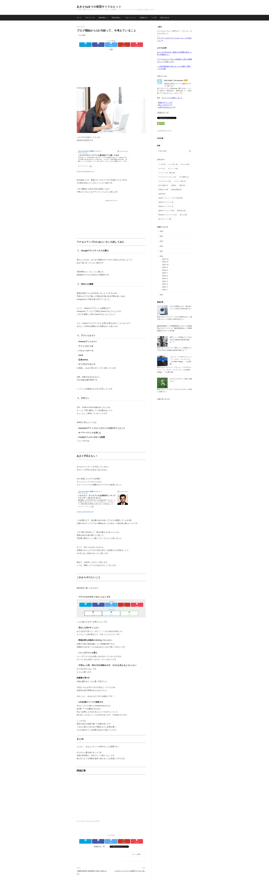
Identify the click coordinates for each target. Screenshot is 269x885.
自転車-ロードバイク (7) (165, 206)
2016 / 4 (165, 281)
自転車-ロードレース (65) (166, 210)
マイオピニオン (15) (164, 181)
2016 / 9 (165, 267)
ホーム (79, 17)
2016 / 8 (165, 270)
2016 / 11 (165, 262)
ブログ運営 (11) (183, 177)
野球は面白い (116, 17)
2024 (161, 236)
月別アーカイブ (162, 227)
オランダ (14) (185, 164)
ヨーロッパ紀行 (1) (180, 181)
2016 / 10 (165, 265)
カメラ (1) (161, 168)
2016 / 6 (165, 276)
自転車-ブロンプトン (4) (165, 202)
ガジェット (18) (172, 168)
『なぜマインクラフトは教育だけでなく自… (130, 871)
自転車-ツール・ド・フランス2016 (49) (170, 198)
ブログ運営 (81, 35)
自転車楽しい (103, 17)
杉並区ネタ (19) (163, 189)
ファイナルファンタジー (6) (166, 177)
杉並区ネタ (144, 17)
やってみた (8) (173, 164)
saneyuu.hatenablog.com (85, 171)
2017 (161, 251)
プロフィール (90, 17)
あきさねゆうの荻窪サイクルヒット (99, 6)
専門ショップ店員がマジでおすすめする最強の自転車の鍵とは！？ (181, 339)
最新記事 (160, 302)
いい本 (153, 17)
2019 (161, 241)
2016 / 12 (165, 259)
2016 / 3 (165, 284)
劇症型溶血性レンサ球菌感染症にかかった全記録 (174, 326)
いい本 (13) (161, 164)
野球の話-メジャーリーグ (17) (167, 215)
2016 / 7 (165, 273)
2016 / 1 (165, 290)
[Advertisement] (111, 68)
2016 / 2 (165, 287)
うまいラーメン (130, 17)
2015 (161, 295)
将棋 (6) (173, 185)
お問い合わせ (164, 17)
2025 (161, 231)
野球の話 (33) (181, 210)
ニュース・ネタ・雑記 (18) (166, 173)
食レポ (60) (183, 215)
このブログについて (164, 131)
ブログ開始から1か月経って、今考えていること (106, 30)
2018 (161, 246)
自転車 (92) (161, 194)
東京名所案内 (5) (176, 189)
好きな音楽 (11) (163, 185)
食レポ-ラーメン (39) (164, 219)
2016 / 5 (165, 278)
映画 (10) (182, 185)
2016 (161, 256)
